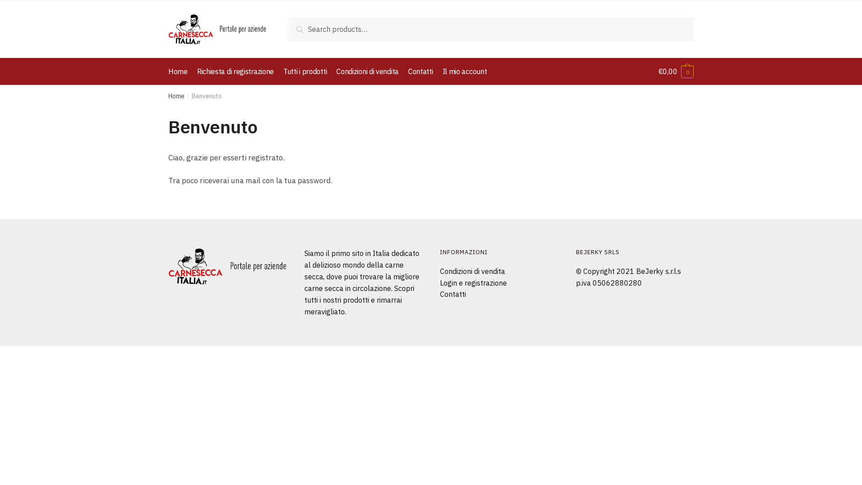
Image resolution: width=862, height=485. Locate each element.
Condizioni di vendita (472, 271)
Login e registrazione (473, 282)
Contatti (453, 294)
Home (176, 96)
